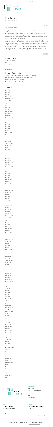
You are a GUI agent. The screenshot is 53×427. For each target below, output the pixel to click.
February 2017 (8, 228)
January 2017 (8, 230)
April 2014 (7, 296)
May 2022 (7, 107)
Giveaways (31, 408)
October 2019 (8, 164)
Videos (6, 377)
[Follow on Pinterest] (29, 2)
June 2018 (7, 196)
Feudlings (15, 27)
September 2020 (9, 143)
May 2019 (7, 175)
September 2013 (9, 311)
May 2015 (7, 269)
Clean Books (31, 393)
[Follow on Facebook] (21, 2)
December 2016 (8, 232)
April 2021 (7, 128)
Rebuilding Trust (8, 69)
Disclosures (31, 411)
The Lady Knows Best (10, 60)
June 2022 (7, 105)
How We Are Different (34, 390)
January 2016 (8, 252)
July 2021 (7, 122)
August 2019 (8, 169)
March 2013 (8, 324)
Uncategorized (8, 375)
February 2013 (8, 326)
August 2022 (8, 100)
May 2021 (7, 126)
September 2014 (9, 286)
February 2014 (8, 301)
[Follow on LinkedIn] (26, 2)
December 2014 (8, 279)
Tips (6, 373)
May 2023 (7, 92)
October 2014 (8, 284)
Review (6, 366)
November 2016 (9, 235)
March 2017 (8, 226)
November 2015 (9, 256)
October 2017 (8, 213)
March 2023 (8, 96)
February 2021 (8, 132)
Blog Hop (7, 354)
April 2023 (7, 94)
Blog (6, 351)
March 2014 (8, 298)
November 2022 (9, 98)
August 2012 (8, 339)
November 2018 (9, 186)
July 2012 (7, 341)
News (6, 364)
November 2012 (9, 332)
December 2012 (8, 330)
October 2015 (8, 258)
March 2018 (8, 203)
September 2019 (9, 166)
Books (15, 20)
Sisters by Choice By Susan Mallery (25, 77)
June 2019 (7, 173)
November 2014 (9, 281)
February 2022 (8, 111)
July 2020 (7, 147)
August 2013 (8, 313)
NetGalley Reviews (9, 362)
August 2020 (8, 145)
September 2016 (9, 239)
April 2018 (7, 200)
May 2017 (7, 224)
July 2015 (7, 264)
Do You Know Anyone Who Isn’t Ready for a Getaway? (24, 75)
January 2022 (8, 113)
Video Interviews (8, 406)
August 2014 (8, 288)
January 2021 (8, 134)
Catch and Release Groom (11, 67)
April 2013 (7, 322)
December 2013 (8, 305)
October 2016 (8, 237)
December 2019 (8, 160)
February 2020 (8, 156)
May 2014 (7, 294)
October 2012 (8, 335)
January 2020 (8, 158)
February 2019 (8, 179)
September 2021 (9, 117)
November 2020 (9, 139)
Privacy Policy (28, 422)
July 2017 (7, 220)
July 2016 (7, 243)
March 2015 (8, 273)
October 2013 (8, 309)
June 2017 (7, 222)
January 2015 (8, 277)
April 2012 (7, 343)
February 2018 (8, 205)
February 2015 (8, 275)
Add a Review (31, 397)
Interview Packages (9, 408)
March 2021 (8, 130)
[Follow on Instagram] (24, 2)
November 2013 (9, 307)
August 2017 (8, 217)
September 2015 (9, 260)
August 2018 (8, 192)
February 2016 (8, 249)
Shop (4, 413)
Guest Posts (8, 360)
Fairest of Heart (8, 65)
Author (6, 349)
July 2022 (7, 103)
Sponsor (7, 368)
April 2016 (7, 245)
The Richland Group (34, 424)
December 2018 (8, 183)
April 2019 (7, 177)
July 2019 (7, 171)
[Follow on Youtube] (32, 2)
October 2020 (8, 141)
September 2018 (9, 190)
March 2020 (8, 154)
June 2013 (7, 318)
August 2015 (8, 262)
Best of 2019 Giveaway (19, 79)
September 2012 (9, 337)
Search (45, 54)
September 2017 (9, 215)
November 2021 (9, 115)
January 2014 (8, 303)
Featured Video (8, 358)
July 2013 (7, 315)
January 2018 (8, 207)
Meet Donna (31, 388)
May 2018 (7, 198)
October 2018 (8, 188)
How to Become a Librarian (36, 406)
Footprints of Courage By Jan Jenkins (17, 81)
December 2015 (8, 254)
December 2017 (8, 209)
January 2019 (8, 181)
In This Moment (8, 62)
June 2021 (7, 124)
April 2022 (7, 109)
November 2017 (9, 211)
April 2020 (7, 152)
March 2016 (8, 247)
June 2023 (7, 90)
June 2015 (7, 266)
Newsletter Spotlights (10, 411)
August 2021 (8, 120)
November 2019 (9, 162)
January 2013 (8, 328)
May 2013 (7, 320)
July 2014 (7, 290)
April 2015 (7, 271)
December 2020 (8, 137)
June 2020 (7, 149)
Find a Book (31, 395)
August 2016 (8, 241)
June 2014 (7, 292)
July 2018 (7, 194)
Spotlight (7, 371)
